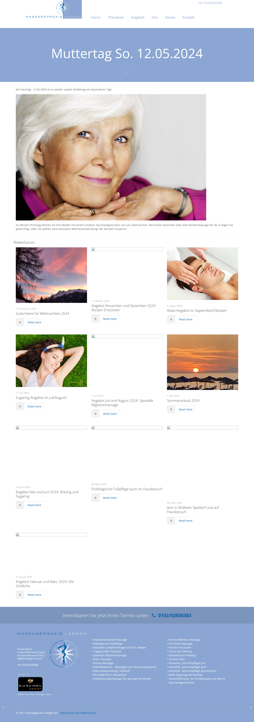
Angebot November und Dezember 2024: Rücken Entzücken (123, 307)
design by (23, 674)
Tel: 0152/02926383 (210, 3)
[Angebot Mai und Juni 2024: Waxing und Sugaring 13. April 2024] (3, 707)
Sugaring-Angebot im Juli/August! (41, 397)
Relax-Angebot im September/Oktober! (197, 310)
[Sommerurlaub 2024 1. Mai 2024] (250, 707)
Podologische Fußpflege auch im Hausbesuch (127, 489)
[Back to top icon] (236, 714)
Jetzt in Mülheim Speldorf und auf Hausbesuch (193, 509)
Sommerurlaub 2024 (183, 400)
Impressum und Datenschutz (78, 713)
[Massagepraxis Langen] (53, 4)
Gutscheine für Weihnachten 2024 (42, 313)
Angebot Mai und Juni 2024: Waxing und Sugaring (47, 494)
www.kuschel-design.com (34, 694)
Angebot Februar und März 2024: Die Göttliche (45, 583)
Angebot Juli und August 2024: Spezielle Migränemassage (122, 402)
